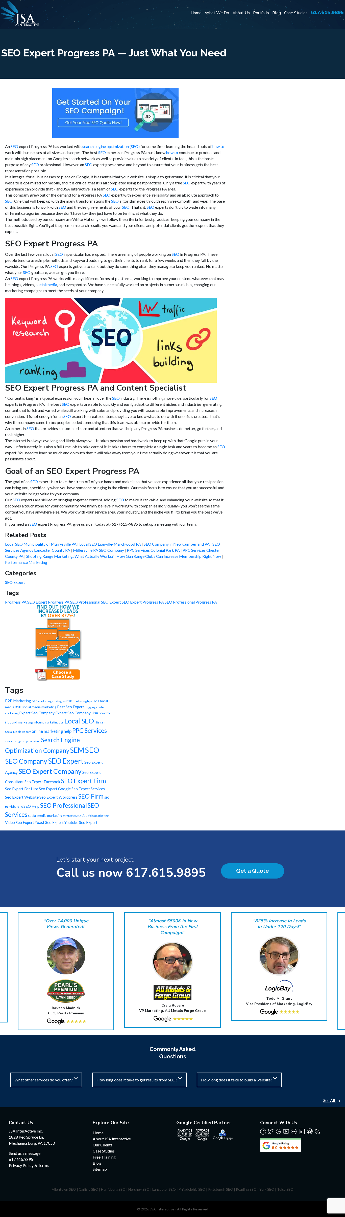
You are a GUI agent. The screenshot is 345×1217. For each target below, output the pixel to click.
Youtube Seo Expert (80, 822)
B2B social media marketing (35, 707)
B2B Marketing (18, 700)
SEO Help (31, 806)
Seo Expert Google (55, 788)
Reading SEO (246, 1189)
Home (196, 13)
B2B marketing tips (79, 701)
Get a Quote (252, 870)
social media (46, 284)
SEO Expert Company (50, 771)
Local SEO (79, 721)
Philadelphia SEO (192, 1189)
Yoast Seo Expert (49, 822)
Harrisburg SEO (113, 1189)
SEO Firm (91, 796)
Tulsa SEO (285, 1189)
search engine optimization (22, 741)
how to (218, 146)
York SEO (266, 1189)
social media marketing (45, 816)
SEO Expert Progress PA (143, 602)
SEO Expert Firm (83, 780)
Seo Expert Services (88, 788)
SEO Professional (63, 805)
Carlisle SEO (88, 1189)
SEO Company (26, 761)
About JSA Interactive (112, 1138)
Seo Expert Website (22, 797)
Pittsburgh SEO (220, 1189)
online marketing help (51, 731)
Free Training (104, 1157)
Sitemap (100, 1169)
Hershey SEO (139, 1189)
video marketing (98, 815)
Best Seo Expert (70, 706)
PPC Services (89, 730)
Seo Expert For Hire (21, 788)
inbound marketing (19, 722)
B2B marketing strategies (49, 701)
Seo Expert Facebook (42, 781)
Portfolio (261, 13)
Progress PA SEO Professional (74, 602)
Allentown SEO (64, 1189)
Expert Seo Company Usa (76, 713)
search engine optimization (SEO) (111, 146)
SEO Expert (15, 582)
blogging (90, 707)
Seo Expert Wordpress (58, 797)
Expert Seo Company (37, 713)
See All (329, 1100)
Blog (276, 13)
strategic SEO (72, 815)
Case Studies (296, 13)
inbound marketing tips (49, 722)
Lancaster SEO (164, 1189)
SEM (77, 750)
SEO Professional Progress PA (191, 602)
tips (84, 815)
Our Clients (102, 1144)
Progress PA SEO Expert (26, 602)
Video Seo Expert (19, 822)
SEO (14, 146)
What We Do (217, 13)
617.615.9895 (327, 12)
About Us (241, 13)
